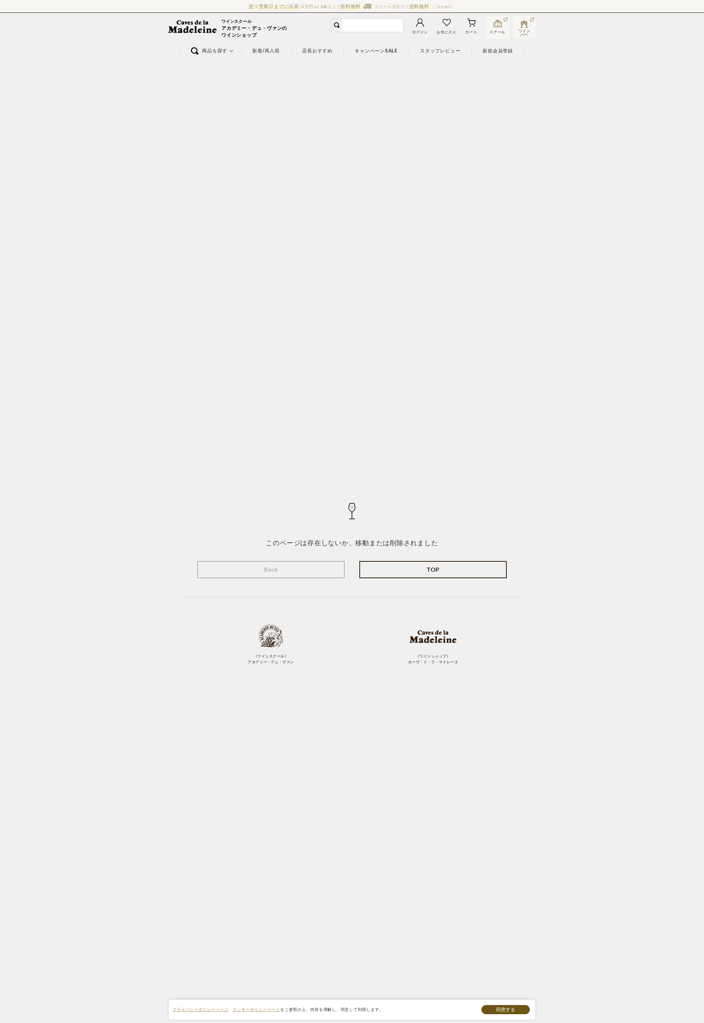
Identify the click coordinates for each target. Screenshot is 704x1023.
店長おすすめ (317, 51)
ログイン (420, 32)
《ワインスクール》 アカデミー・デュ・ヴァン (271, 659)
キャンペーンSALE (376, 51)
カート (471, 32)
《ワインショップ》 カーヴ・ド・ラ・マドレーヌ (433, 659)
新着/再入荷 (266, 51)
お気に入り (446, 32)
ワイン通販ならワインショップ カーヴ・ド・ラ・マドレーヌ (193, 27)
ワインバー (524, 32)
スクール (497, 32)
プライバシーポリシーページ (200, 1009)
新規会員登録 (498, 51)
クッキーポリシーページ (256, 1009)
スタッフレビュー (440, 51)
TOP (432, 569)
